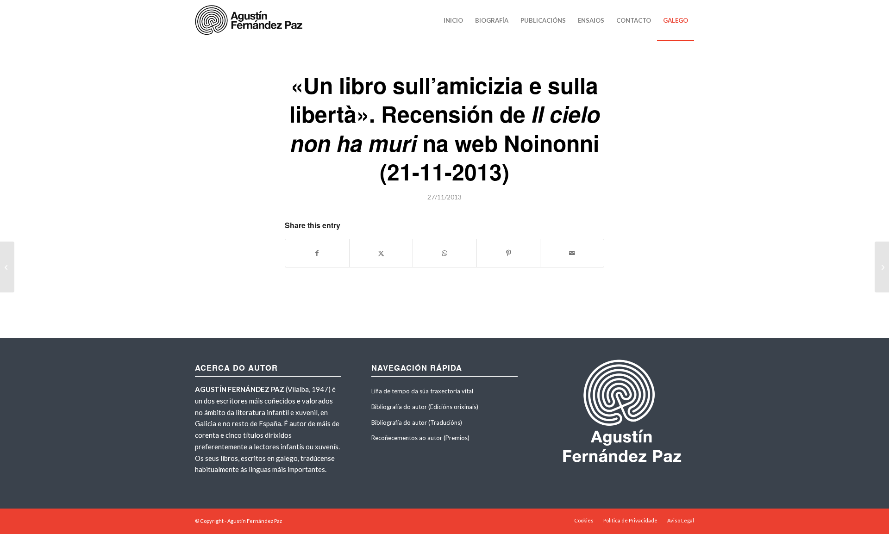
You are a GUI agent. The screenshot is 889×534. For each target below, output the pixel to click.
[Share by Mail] (572, 253)
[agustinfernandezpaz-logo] (250, 20)
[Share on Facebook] (317, 253)
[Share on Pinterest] (508, 253)
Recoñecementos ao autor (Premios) (420, 437)
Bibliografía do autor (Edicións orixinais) (424, 406)
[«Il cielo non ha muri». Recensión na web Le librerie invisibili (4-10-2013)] (7, 267)
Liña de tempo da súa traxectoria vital (422, 391)
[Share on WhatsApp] (444, 253)
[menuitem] (453, 20)
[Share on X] (381, 253)
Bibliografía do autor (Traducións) (416, 422)
